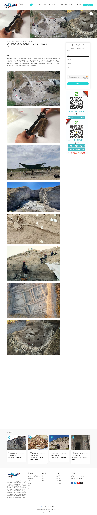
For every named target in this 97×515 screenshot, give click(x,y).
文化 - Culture (11, 46)
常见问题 (79, 5)
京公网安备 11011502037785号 (49, 506)
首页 (40, 5)
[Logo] (11, 5)
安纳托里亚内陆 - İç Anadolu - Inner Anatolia (22, 41)
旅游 (58, 5)
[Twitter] (75, 483)
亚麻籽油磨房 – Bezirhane (59, 458)
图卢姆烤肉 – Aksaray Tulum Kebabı (36, 459)
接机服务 (30, 478)
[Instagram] (81, 483)
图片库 (58, 478)
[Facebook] (72, 483)
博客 (45, 5)
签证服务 (30, 483)
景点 (53, 5)
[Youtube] (78, 483)
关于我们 (71, 5)
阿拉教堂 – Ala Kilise (15, 458)
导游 (29, 486)
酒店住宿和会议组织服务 (34, 476)
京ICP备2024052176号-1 (54, 509)
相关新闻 (58, 481)
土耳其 (8, 41)
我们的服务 (64, 5)
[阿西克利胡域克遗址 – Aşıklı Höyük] (48, 24)
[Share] (91, 13)
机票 (29, 481)
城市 (49, 5)
